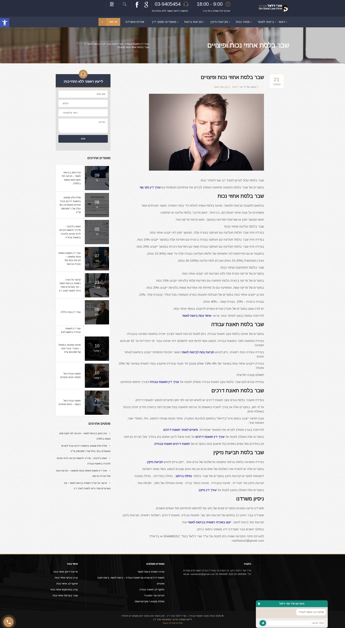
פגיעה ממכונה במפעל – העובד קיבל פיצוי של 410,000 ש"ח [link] (69, 349)
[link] (4, 22)
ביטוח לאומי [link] (93, 44)
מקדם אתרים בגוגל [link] (173, 623)
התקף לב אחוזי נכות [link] (67, 583)
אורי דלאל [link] (237, 87)
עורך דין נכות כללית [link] (71, 312)
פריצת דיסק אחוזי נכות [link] (66, 571)
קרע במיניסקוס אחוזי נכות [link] (64, 589)
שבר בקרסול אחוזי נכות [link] (65, 595)
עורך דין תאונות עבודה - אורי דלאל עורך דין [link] (126, 44)
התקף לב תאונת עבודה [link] (151, 589)
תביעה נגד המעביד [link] (154, 595)
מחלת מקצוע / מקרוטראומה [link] (149, 601)
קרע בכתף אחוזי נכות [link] (66, 577)
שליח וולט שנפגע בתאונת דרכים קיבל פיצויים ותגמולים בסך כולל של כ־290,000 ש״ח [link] (70, 205)
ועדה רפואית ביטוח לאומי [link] (151, 571)
